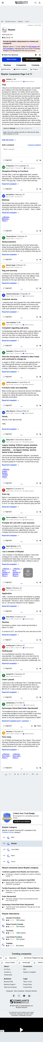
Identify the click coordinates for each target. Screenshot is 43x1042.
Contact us (7, 972)
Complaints (21, 65)
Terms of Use (27, 981)
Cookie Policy (27, 987)
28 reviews (33, 46)
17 (33, 774)
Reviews (7, 65)
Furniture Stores (8, 832)
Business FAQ (8, 981)
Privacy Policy (27, 984)
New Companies (19, 991)
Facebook (14, 996)
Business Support (9, 984)
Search (35, 3)
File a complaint (31, 59)
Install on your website (22, 821)
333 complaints (8, 48)
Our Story (7, 969)
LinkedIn (29, 996)
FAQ (24, 969)
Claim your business (10, 987)
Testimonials (8, 975)
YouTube (24, 996)
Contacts (35, 65)
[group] (6, 69)
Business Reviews (31, 991)
